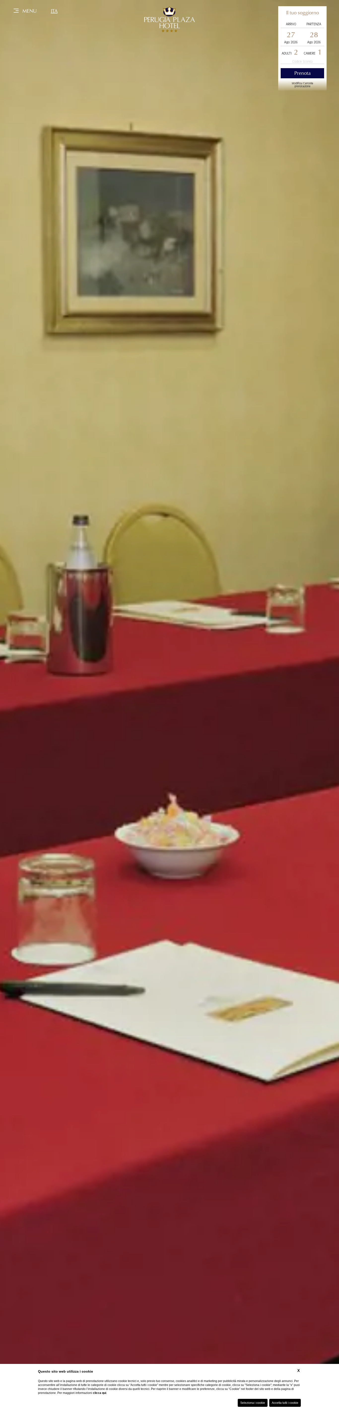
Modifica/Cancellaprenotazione (302, 85)
